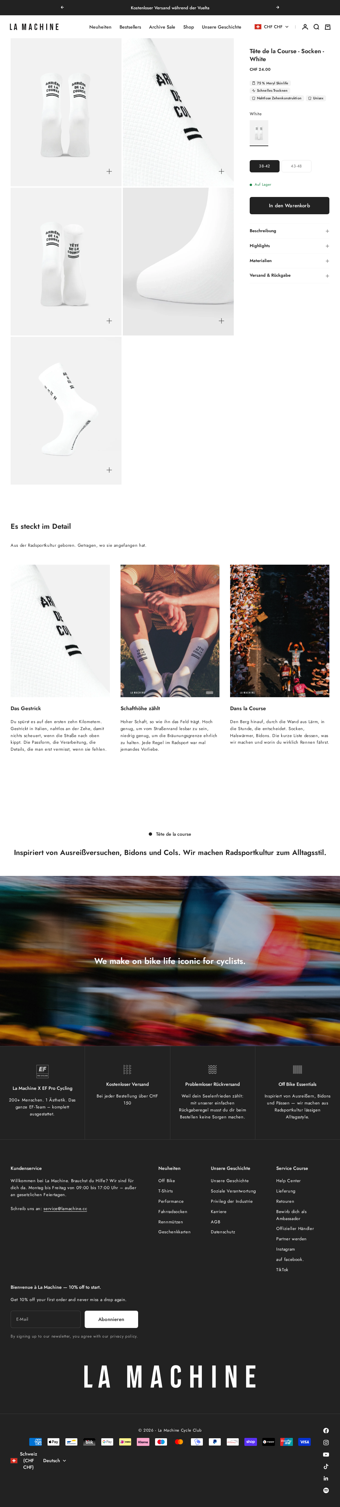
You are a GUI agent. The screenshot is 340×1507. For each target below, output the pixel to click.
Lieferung (286, 1191)
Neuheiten (100, 27)
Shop (188, 27)
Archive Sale (162, 27)
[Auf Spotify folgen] (326, 1490)
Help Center (288, 1180)
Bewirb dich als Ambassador (291, 1215)
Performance (171, 1201)
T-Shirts (165, 1191)
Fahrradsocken (172, 1211)
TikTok (282, 1270)
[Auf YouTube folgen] (326, 1454)
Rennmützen (170, 1222)
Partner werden (291, 1239)
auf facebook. (290, 1259)
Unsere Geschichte (221, 27)
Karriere (218, 1211)
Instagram (285, 1249)
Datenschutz (223, 1232)
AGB (215, 1222)
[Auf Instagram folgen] (326, 1442)
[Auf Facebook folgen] (326, 1430)
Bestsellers (130, 27)
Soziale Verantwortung (233, 1191)
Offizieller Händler (295, 1228)
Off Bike (166, 1180)
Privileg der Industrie (232, 1201)
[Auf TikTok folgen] (326, 1466)
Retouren (285, 1201)
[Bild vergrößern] (109, 171)
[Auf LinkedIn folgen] (326, 1478)
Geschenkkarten (174, 1232)
